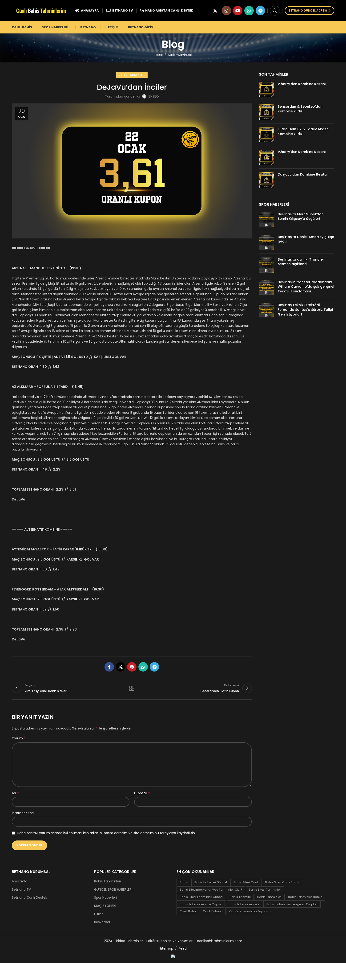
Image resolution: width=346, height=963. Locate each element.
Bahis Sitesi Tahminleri (265, 890)
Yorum (19, 738)
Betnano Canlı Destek (29, 897)
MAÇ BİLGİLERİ (105, 906)
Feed (183, 948)
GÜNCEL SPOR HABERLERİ (113, 889)
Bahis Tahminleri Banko (305, 897)
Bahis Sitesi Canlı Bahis (282, 882)
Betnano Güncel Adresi (308, 10)
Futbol (99, 914)
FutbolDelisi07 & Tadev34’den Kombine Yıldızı (303, 131)
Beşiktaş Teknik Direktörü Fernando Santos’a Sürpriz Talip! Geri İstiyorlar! (305, 309)
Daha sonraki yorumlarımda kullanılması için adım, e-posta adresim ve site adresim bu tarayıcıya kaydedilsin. (106, 833)
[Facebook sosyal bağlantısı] (109, 667)
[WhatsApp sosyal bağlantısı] (249, 10)
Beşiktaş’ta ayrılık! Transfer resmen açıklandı (301, 261)
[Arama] (275, 10)
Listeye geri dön (131, 688)
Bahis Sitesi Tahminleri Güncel (201, 897)
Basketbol (102, 922)
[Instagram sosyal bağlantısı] (226, 10)
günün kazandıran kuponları (250, 911)
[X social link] (215, 10)
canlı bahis (188, 911)
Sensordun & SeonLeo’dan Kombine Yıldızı (300, 109)
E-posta (142, 793)
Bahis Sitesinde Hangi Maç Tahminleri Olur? (211, 890)
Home (159, 55)
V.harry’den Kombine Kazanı (302, 84)
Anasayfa (19, 881)
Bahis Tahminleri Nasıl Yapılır (200, 904)
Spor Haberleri (105, 897)
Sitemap (166, 948)
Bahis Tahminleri (180, 55)
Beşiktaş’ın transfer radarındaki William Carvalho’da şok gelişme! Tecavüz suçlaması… (306, 287)
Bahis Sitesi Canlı (245, 882)
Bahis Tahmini (240, 897)
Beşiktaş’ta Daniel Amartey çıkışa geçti (306, 239)
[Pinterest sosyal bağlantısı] (132, 667)
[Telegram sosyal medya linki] (260, 10)
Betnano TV (21, 889)
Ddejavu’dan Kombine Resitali (303, 174)
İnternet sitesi (23, 813)
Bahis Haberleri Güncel (210, 882)
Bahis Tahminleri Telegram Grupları (292, 904)
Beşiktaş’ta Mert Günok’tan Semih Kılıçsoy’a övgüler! (301, 216)
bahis (184, 882)
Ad (15, 793)
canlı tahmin (213, 911)
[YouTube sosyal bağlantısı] (237, 10)
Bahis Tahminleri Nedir (244, 904)
